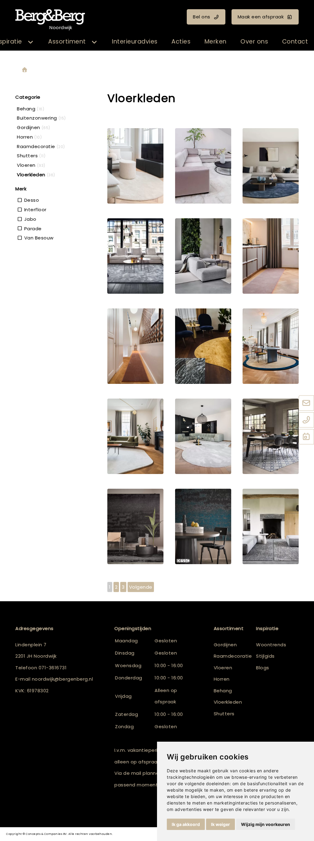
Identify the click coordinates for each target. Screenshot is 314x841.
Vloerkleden (228, 702)
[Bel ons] (306, 420)
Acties (180, 41)
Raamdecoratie (233, 656)
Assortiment (67, 41)
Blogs (262, 667)
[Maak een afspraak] (306, 437)
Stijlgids (265, 656)
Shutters (224, 713)
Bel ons (201, 16)
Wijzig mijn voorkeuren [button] (265, 824)
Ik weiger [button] (220, 824)
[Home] (24, 70)
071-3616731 (53, 667)
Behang (223, 690)
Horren (222, 679)
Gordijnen (225, 644)
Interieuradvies (135, 41)
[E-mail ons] (306, 403)
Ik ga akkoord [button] (186, 824)
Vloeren (223, 667)
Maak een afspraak (261, 16)
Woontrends (271, 644)
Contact (295, 41)
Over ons (254, 41)
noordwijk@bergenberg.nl (62, 679)
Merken (216, 41)
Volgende (140, 587)
